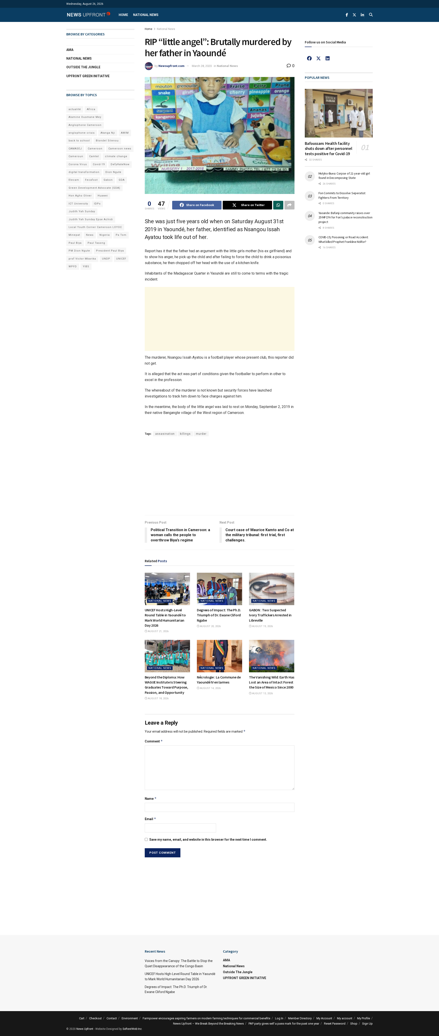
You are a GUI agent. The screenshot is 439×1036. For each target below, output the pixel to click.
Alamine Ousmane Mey (85, 117)
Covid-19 (99, 164)
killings (185, 433)
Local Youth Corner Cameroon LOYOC (95, 227)
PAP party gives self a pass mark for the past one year (284, 1023)
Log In (279, 1018)
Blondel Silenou (107, 140)
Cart (81, 1018)
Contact (112, 1018)
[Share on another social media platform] (289, 205)
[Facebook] (309, 58)
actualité (75, 109)
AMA (69, 50)
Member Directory (300, 1018)
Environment (130, 1018)
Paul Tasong (96, 242)
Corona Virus (78, 164)
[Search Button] (371, 15)
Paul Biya (75, 242)
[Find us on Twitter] (354, 15)
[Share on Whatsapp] (278, 205)
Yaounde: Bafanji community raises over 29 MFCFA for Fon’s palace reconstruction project (345, 217)
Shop (353, 1023)
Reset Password (334, 1023)
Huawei (103, 195)
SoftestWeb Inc (132, 1029)
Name (151, 798)
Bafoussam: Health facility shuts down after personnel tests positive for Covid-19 (328, 148)
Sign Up (367, 1023)
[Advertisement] (219, 319)
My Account (324, 1018)
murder (201, 433)
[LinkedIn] (327, 58)
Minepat (74, 234)
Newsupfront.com (171, 66)
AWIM (125, 132)
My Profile (363, 1018)
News (90, 234)
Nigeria (104, 234)
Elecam (74, 179)
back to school (79, 140)
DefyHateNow (120, 164)
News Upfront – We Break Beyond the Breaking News (208, 1023)
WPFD (73, 266)
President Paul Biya (110, 250)
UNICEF (121, 258)
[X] (318, 58)
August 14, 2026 (210, 688)
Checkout (95, 1018)
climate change (116, 156)
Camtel (94, 156)
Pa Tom (121, 234)
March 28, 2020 (202, 66)
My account (344, 1018)
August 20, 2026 (210, 626)
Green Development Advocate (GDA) (94, 187)
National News (145, 15)
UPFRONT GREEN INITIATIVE (88, 76)
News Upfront (84, 1029)
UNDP (106, 258)
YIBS (86, 266)
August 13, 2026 (262, 693)
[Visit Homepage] (88, 15)
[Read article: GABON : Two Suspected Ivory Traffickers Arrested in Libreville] (271, 589)
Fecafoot (91, 179)
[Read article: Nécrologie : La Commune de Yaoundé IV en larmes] (219, 656)
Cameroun (76, 156)
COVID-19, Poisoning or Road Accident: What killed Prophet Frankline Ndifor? (344, 239)
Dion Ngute (113, 172)
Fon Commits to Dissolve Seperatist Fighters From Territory (342, 195)
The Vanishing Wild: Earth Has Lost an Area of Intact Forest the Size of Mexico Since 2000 (271, 682)
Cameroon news (119, 148)
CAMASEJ (75, 148)
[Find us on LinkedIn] (362, 15)
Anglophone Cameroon (85, 125)
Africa (91, 109)
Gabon (108, 179)
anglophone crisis (82, 132)
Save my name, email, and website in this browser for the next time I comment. (208, 839)
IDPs (97, 203)
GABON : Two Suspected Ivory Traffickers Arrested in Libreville (270, 615)
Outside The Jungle (83, 67)
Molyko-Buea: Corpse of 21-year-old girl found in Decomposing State (344, 175)
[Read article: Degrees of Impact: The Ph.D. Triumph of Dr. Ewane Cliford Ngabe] (219, 589)
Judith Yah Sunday (82, 211)
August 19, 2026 (262, 626)
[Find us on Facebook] (347, 15)
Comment (154, 741)
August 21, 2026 (158, 631)
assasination (165, 433)
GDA (122, 179)
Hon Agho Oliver (80, 195)
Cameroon (95, 148)
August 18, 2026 (158, 698)
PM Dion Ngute (79, 250)
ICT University (78, 203)
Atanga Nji (108, 132)
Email (150, 819)
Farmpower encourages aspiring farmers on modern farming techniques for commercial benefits (206, 1018)
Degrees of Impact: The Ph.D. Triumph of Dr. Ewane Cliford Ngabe (219, 615)
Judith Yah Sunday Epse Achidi (91, 219)
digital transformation (84, 172)
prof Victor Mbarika (82, 258)
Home (123, 15)
